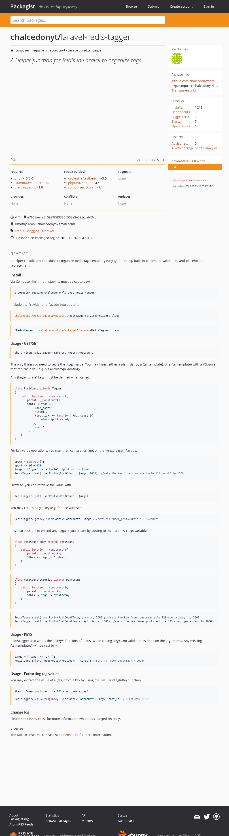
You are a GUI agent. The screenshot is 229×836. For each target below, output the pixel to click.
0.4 (174, 167)
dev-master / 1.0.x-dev (188, 161)
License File (69, 735)
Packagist (22, 6)
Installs (177, 107)
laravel (49, 231)
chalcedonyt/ (36, 36)
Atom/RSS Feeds (21, 824)
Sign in (209, 6)
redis (20, 231)
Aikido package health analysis (194, 148)
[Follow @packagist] (207, 817)
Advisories (179, 143)
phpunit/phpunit (80, 183)
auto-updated (200, 180)
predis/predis (25, 187)
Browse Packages (58, 821)
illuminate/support (29, 183)
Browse (131, 6)
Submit (153, 6)
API (84, 815)
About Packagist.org (19, 817)
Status (122, 815)
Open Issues (181, 126)
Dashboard (126, 821)
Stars (175, 121)
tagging (34, 231)
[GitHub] (216, 817)
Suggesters (180, 117)
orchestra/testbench (83, 178)
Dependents (181, 112)
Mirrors (87, 821)
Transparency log (184, 90)
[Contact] (197, 817)
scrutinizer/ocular (81, 187)
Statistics (52, 815)
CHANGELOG (36, 718)
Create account (181, 6)
